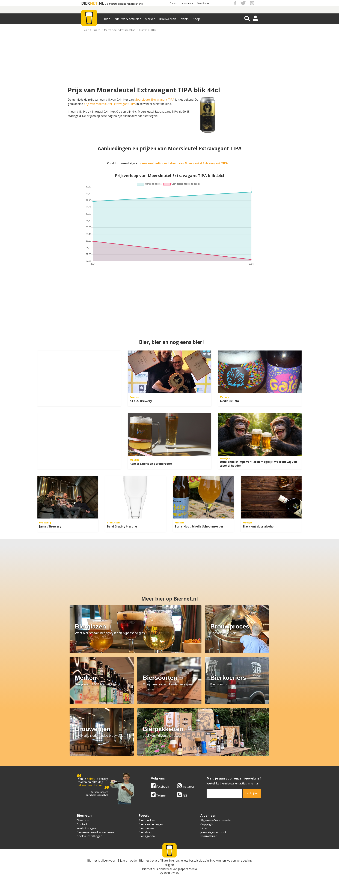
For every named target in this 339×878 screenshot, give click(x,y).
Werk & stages (86, 828)
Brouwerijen (167, 19)
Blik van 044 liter (147, 29)
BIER (85, 3)
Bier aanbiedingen (151, 824)
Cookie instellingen (89, 836)
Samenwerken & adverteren (95, 832)
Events (184, 19)
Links (203, 828)
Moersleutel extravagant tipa (119, 29)
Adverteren (187, 3)
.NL (101, 3)
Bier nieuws (146, 828)
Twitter (161, 796)
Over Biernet (203, 3)
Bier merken (147, 820)
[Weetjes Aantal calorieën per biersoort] (169, 434)
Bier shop (145, 832)
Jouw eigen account (213, 832)
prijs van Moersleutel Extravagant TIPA (110, 104)
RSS (184, 796)
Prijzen (96, 29)
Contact (173, 3)
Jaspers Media (187, 869)
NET (94, 3)
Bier (107, 19)
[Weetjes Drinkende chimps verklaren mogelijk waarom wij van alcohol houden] (260, 434)
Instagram (189, 787)
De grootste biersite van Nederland (124, 3)
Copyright (207, 824)
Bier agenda (147, 836)
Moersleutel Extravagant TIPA (154, 100)
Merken (150, 19)
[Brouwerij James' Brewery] (67, 497)
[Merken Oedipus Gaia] (260, 371)
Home (86, 29)
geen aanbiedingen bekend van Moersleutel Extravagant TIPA (183, 163)
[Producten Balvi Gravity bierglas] (135, 497)
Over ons (83, 820)
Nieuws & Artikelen (128, 19)
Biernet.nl (148, 869)
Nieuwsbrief (208, 836)
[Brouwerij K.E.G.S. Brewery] (169, 371)
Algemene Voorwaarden (216, 820)
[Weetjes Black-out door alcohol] (271, 497)
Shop (196, 19)
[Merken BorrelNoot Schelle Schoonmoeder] (203, 497)
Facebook (162, 787)
